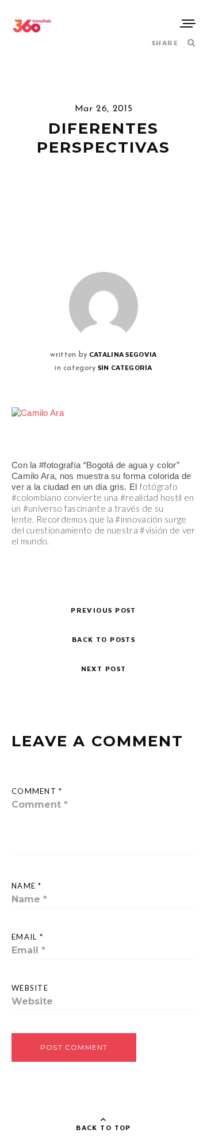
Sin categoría (125, 367)
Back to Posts (104, 639)
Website (30, 987)
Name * (27, 885)
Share (165, 42)
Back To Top (103, 1127)
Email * (27, 936)
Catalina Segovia (123, 354)
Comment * (37, 791)
